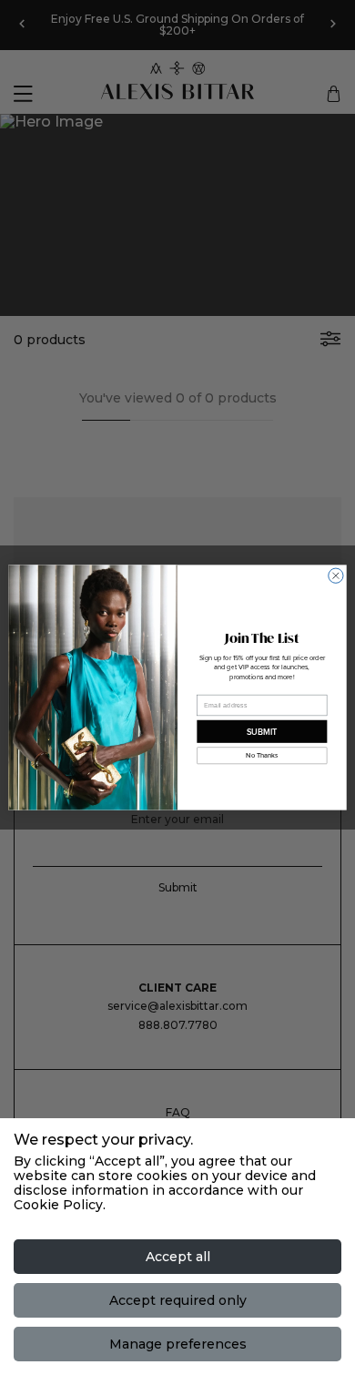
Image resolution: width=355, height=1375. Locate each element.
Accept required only (178, 1300)
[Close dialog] (336, 575)
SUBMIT (262, 731)
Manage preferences (178, 1344)
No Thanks (262, 755)
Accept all (178, 1256)
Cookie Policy (58, 1205)
